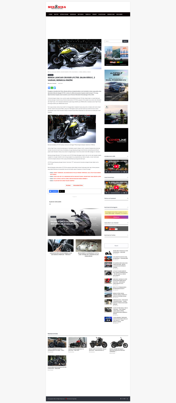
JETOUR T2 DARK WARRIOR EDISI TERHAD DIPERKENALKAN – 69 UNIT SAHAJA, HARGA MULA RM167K (120, 273)
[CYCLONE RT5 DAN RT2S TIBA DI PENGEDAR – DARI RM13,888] (108, 258)
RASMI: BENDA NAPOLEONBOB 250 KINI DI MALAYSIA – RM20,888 (57, 367)
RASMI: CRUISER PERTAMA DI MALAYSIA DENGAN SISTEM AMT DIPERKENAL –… (117, 350)
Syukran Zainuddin (52, 83)
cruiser (69, 185)
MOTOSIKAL (81, 14)
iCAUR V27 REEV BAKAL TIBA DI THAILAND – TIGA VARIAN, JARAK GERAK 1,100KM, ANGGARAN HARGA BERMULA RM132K (120, 310)
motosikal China (78, 185)
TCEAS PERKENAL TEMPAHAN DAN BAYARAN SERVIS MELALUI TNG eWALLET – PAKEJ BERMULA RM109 (120, 319)
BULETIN (56, 14)
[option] (74, 222)
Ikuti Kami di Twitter (110, 235)
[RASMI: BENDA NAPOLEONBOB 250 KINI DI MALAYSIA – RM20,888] (57, 360)
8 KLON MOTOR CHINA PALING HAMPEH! (64, 180)
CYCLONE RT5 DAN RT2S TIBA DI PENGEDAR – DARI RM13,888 (120, 257)
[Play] (106, 172)
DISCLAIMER (119, 14)
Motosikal (54, 71)
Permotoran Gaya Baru (72, 398)
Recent (116, 245)
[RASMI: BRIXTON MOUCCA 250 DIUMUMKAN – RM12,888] (108, 252)
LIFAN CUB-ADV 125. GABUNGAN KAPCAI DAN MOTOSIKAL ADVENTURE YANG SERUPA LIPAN (77, 176)
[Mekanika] (57, 6)
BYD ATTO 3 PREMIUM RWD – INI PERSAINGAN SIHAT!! (120, 288)
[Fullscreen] (126, 172)
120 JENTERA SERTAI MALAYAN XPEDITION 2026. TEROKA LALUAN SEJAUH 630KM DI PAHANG (120, 265)
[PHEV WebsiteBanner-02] (116, 100)
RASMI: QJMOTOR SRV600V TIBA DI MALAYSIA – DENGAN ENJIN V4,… (97, 349)
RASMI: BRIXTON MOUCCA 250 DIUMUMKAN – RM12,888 (120, 251)
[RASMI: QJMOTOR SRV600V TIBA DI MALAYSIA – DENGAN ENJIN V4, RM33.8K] (98, 342)
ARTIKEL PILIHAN (64, 14)
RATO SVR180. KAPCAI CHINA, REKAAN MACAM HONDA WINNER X (70, 178)
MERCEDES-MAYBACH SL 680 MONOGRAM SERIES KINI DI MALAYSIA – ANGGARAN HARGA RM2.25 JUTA (120, 281)
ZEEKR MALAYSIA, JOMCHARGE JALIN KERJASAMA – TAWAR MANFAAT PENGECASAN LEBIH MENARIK (120, 302)
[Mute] (124, 172)
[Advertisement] (88, 27)
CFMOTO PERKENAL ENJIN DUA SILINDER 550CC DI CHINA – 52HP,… (56, 349)
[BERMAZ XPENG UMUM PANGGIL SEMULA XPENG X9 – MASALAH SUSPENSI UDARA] (108, 295)
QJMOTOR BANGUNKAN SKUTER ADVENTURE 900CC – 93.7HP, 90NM (64, 222)
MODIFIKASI (73, 14)
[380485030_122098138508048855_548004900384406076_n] (116, 151)
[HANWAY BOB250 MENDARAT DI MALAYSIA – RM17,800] (77, 342)
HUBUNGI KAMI (110, 14)
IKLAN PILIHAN (102, 14)
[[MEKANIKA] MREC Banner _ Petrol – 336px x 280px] (116, 65)
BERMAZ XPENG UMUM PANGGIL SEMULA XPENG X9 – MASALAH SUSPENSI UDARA (120, 295)
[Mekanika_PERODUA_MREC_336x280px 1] (116, 123)
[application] (116, 166)
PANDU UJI (88, 14)
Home (50, 71)
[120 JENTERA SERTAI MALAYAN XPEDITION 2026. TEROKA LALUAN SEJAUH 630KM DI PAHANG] (108, 265)
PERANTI (94, 14)
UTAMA (50, 14)
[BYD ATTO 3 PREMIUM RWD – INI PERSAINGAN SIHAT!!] (108, 289)
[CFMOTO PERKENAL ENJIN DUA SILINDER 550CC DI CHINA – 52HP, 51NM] (57, 342)
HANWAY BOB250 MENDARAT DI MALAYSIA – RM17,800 (76, 349)
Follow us (117, 217)
